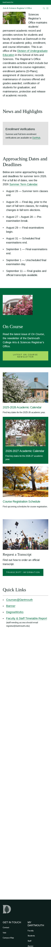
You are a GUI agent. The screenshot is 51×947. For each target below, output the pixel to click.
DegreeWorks (15, 612)
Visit (4, 933)
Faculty (31, 931)
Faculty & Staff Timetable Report (26, 618)
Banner (10, 605)
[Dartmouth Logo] (8, 2)
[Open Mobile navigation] (47, 8)
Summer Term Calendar (23, 184)
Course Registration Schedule (21, 501)
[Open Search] (44, 8)
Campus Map (8, 938)
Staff (29, 941)
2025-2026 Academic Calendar (22, 407)
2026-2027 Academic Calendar (24, 451)
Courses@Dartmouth (19, 599)
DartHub (36, 138)
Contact (6, 927)
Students (31, 936)
